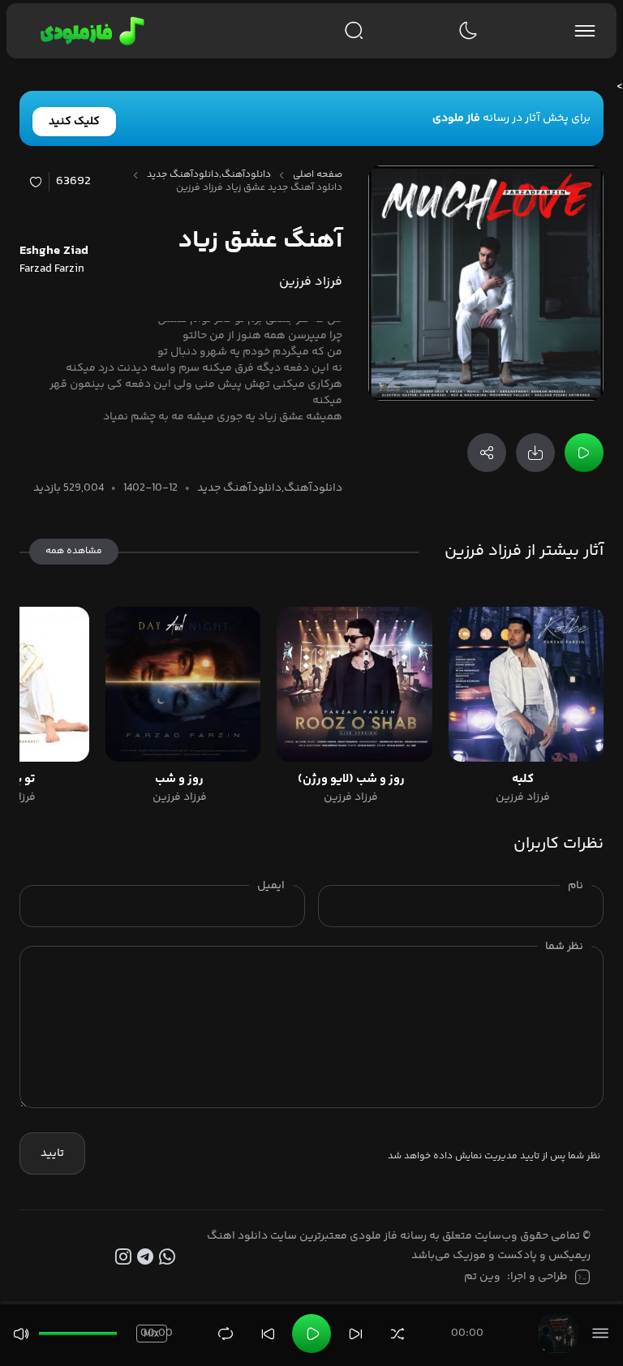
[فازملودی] (89, 30)
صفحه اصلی (317, 175)
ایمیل (271, 886)
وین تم (482, 1277)
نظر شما (564, 947)
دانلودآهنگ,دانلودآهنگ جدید (209, 175)
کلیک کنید (74, 122)
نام (575, 886)
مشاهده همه (73, 551)
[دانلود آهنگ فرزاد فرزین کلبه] (526, 684)
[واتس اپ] (169, 1257)
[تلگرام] (147, 1257)
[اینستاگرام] (126, 1257)
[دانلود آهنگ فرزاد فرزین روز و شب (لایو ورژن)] (354, 684)
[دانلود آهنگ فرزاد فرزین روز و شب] (182, 684)
